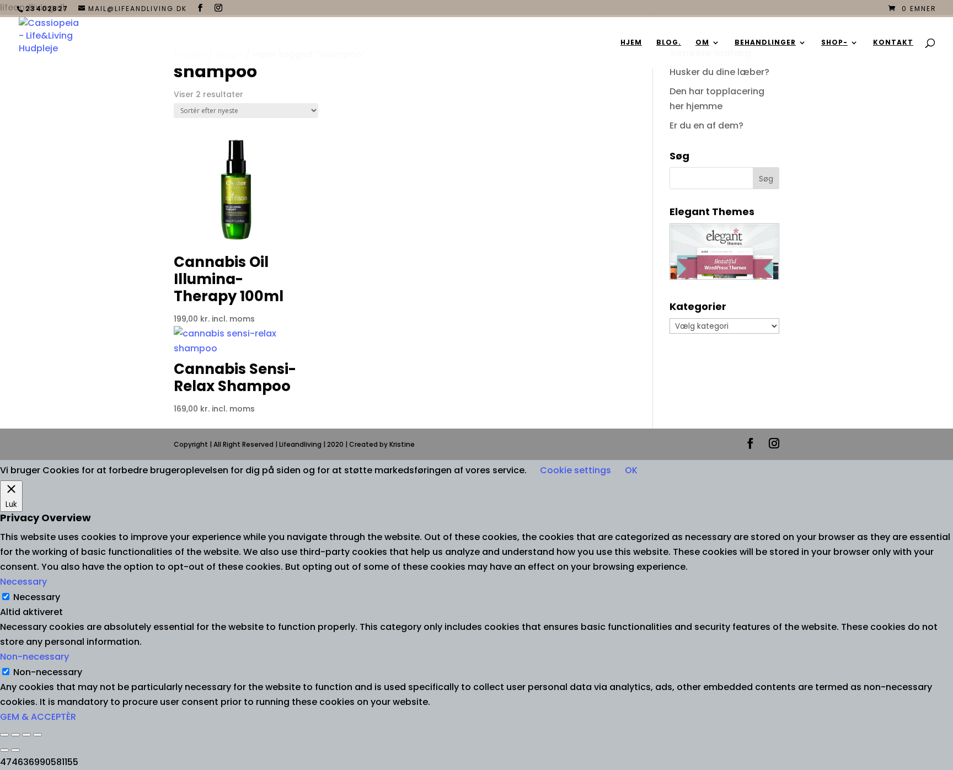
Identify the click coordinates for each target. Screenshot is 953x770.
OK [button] (631, 470)
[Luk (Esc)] (37, 734)
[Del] (26, 734)
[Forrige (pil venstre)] (4, 750)
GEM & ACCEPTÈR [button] (38, 716)
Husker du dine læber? (719, 72)
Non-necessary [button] (34, 656)
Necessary (36, 597)
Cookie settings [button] (575, 470)
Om (702, 43)
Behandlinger (765, 43)
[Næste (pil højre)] (15, 750)
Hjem (631, 43)
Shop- (834, 43)
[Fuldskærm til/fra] (15, 734)
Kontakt (893, 43)
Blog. (668, 43)
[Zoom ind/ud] (4, 734)
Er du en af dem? (706, 125)
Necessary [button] (23, 581)
